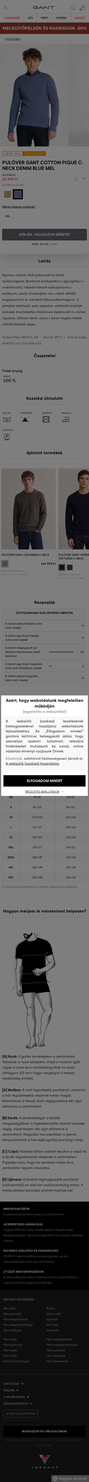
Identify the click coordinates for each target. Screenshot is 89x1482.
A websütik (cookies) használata (32, 764)
